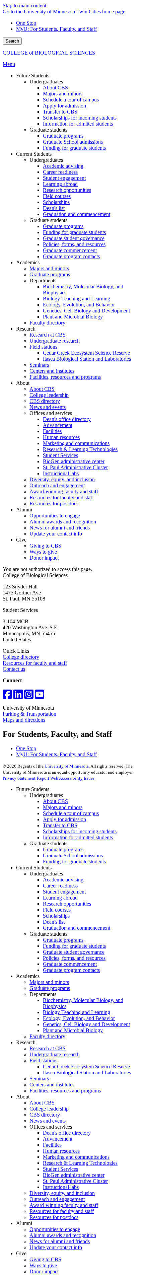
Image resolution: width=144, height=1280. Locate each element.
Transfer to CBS (60, 825)
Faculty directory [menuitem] (47, 323)
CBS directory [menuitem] (44, 401)
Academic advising (63, 879)
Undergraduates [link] (46, 81)
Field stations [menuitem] (43, 347)
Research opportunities (67, 904)
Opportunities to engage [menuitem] (54, 515)
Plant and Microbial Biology (73, 1030)
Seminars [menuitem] (39, 365)
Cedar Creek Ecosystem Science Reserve (86, 1066)
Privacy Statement (19, 778)
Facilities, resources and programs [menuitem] (65, 377)
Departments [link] (42, 280)
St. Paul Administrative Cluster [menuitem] (75, 467)
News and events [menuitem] (47, 407)
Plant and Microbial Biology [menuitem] (73, 316)
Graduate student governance (73, 952)
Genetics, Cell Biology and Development (86, 1024)
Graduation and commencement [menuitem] (76, 214)
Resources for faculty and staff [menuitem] (61, 497)
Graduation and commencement (76, 928)
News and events (47, 1121)
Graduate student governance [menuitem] (73, 238)
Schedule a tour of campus (71, 813)
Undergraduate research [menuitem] (54, 341)
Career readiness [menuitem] (60, 172)
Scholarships (56, 916)
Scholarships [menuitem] (56, 202)
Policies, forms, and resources (74, 958)
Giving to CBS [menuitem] (45, 546)
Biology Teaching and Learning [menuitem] (76, 298)
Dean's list (54, 922)
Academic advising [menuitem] (63, 166)
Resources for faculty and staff (35, 663)
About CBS (55, 801)
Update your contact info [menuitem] (55, 534)
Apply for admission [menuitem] (64, 106)
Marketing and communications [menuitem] (76, 443)
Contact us (14, 669)
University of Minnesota (67, 766)
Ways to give (43, 1265)
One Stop (26, 23)
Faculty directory (47, 1036)
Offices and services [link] (50, 413)
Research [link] (25, 329)
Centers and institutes (51, 1084)
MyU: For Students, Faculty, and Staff (56, 29)
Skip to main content (24, 5)
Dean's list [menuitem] (54, 208)
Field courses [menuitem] (57, 196)
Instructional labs (61, 1187)
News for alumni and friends (59, 1241)
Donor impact (44, 1271)
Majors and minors (62, 807)
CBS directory (44, 1115)
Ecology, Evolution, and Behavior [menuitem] (79, 304)
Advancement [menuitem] (57, 425)
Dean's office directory (67, 1133)
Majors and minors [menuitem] (62, 93)
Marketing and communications (76, 1157)
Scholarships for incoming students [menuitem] (80, 118)
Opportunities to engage (54, 1229)
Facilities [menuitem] (52, 431)
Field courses (57, 910)
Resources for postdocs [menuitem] (53, 503)
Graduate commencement (70, 964)
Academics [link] (28, 262)
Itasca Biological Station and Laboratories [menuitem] (87, 359)
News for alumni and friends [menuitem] (59, 527)
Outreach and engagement (57, 1199)
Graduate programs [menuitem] (63, 136)
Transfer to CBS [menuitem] (60, 112)
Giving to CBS (45, 1259)
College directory (21, 657)
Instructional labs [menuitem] (61, 473)
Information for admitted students (78, 837)
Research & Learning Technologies (80, 1163)
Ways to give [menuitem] (43, 552)
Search (12, 41)
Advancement (57, 1139)
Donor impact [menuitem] (44, 558)
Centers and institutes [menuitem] (51, 371)
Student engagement (64, 892)
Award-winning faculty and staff (63, 1205)
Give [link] (21, 540)
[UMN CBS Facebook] (7, 696)
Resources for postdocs (53, 1217)
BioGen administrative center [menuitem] (73, 461)
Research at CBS (47, 1048)
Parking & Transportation (29, 714)
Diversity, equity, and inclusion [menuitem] (62, 479)
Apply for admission (64, 819)
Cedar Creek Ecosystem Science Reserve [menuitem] (86, 353)
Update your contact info (55, 1247)
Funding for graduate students (74, 861)
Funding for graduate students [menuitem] (74, 148)
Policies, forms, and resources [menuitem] (74, 244)
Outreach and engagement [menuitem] (57, 485)
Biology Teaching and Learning (76, 1012)
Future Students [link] (32, 75)
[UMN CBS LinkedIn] (18, 696)
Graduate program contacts (71, 970)
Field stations (43, 1060)
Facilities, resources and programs (65, 1090)
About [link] (22, 383)
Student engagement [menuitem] (64, 178)
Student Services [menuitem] (60, 455)
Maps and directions (24, 720)
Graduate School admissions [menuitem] (73, 142)
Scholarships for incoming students (80, 831)
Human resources (61, 1151)
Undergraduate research (54, 1054)
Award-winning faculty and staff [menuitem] (63, 491)
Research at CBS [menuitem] (47, 335)
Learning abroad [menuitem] (60, 184)
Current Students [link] (34, 154)
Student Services (60, 1169)
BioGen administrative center (73, 1175)
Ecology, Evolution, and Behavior (79, 1018)
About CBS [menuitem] (55, 87)
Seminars (39, 1078)
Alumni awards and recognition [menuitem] (62, 521)
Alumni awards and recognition (62, 1235)
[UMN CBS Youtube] (39, 696)
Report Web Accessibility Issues (65, 778)
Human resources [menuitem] (61, 437)
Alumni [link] (24, 509)
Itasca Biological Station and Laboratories (87, 1072)
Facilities (52, 1145)
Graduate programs (63, 849)
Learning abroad (60, 898)
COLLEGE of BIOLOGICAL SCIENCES (49, 53)
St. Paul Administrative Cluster (75, 1181)
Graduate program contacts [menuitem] (71, 256)
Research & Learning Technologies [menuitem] (80, 449)
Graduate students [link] (48, 130)
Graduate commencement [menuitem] (70, 250)
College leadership (49, 1109)
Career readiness (60, 885)
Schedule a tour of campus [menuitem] (71, 99)
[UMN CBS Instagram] (28, 696)
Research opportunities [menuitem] (67, 190)
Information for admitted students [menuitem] (78, 124)
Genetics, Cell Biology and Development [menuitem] (86, 310)
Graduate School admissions (73, 855)
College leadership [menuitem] (49, 395)
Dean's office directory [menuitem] (67, 419)
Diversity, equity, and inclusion (62, 1193)
